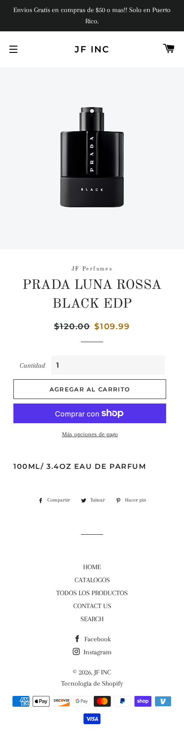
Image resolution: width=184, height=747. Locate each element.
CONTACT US (92, 606)
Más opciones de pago (90, 434)
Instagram (97, 652)
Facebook (97, 639)
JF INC (92, 49)
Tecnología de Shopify (92, 683)
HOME (92, 567)
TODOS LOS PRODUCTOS (92, 593)
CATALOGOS (92, 580)
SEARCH (92, 619)
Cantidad (32, 365)
